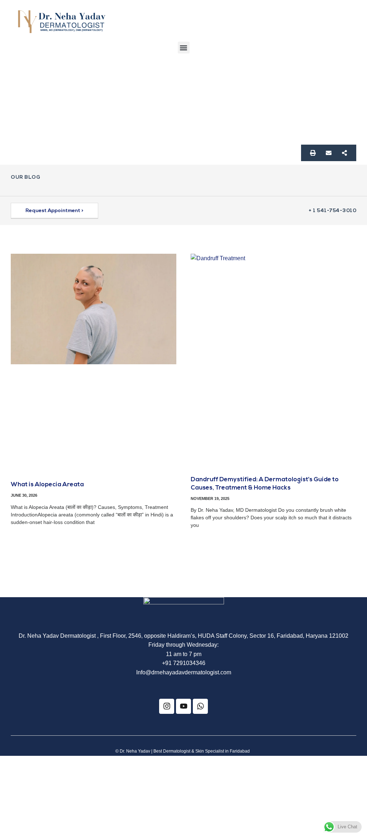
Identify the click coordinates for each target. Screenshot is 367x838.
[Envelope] (329, 153)
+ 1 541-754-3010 (332, 211)
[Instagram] (166, 706)
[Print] (313, 153)
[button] (184, 47)
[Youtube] (183, 706)
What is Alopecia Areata (47, 485)
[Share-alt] (344, 153)
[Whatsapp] (200, 706)
